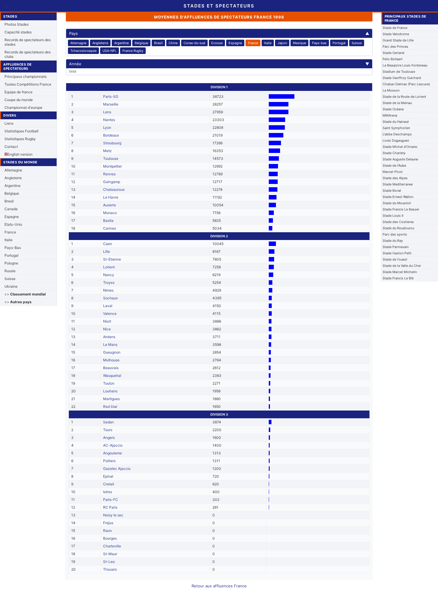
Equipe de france (18, 92)
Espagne (11, 216)
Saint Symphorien (396, 128)
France (10, 232)
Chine (173, 43)
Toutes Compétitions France (27, 84)
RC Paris (110, 507)
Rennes (109, 174)
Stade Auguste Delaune (400, 159)
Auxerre (109, 205)
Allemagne (13, 170)
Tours (107, 430)
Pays (219, 33)
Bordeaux (111, 135)
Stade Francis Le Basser (401, 209)
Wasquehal (112, 375)
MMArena (390, 115)
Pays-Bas (12, 247)
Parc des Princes (395, 46)
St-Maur (110, 554)
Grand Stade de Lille (398, 40)
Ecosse (217, 43)
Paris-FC (110, 499)
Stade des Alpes (395, 178)
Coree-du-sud (194, 43)
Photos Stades (16, 24)
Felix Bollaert (393, 59)
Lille (106, 251)
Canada (11, 209)
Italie (8, 240)
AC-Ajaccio (112, 445)
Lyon (107, 127)
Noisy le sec (113, 515)
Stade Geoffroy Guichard (402, 78)
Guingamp (111, 181)
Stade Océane (393, 109)
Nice (107, 329)
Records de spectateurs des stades (27, 42)
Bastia (108, 220)
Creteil (108, 484)
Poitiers (109, 461)
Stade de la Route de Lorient (404, 97)
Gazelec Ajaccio (117, 468)
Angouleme (112, 453)
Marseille (110, 104)
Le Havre (110, 197)
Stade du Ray (393, 241)
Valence (110, 313)
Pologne (11, 263)
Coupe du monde (18, 99)
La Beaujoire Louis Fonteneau (405, 65)
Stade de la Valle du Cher (402, 266)
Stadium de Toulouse (399, 71)
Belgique (11, 193)
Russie (9, 271)
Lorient (109, 267)
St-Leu (109, 561)
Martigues (111, 399)
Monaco (110, 212)
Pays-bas (319, 43)
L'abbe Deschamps (397, 134)
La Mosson (391, 90)
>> (25, 294)
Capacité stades (18, 32)
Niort (107, 321)
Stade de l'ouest (395, 259)
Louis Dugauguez (396, 140)
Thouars (110, 569)
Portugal (11, 255)
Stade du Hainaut (396, 122)
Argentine (12, 185)
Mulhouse (111, 360)
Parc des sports (395, 234)
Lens (107, 112)
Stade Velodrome (396, 34)
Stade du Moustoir (397, 203)
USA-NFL (109, 51)
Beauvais (111, 368)
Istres (107, 492)
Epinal (108, 476)
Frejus (108, 523)
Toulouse (110, 158)
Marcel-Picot (393, 172)
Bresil (9, 201)
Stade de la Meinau (397, 103)
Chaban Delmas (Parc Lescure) (406, 84)
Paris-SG (110, 96)
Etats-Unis (13, 224)
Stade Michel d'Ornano (400, 147)
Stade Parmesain (396, 247)
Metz (107, 150)
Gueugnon (111, 352)
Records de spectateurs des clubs (27, 54)
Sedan (108, 422)
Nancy (108, 274)
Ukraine (11, 286)
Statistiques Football (21, 131)
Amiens (109, 337)
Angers (109, 437)
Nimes (108, 290)
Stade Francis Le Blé (398, 278)
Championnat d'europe (23, 107)
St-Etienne (112, 259)
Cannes (109, 228)
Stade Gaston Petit (397, 253)
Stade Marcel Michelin (400, 272)
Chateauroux (114, 189)
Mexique (299, 43)
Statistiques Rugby (20, 139)
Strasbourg (112, 143)
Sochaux (110, 298)
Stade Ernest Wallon (398, 197)
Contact (11, 146)
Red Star (110, 406)
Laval (107, 306)
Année (219, 63)
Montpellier (112, 166)
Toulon (108, 383)
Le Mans (110, 344)
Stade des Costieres (398, 222)
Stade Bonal (392, 190)
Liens (8, 123)
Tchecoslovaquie (83, 51)
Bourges (110, 538)
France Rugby (132, 51)
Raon (107, 530)
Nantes (109, 119)
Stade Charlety (394, 153)
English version (19, 154)
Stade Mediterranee (398, 184)
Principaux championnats (25, 76)
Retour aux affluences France (219, 585)
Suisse (9, 278)
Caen (107, 243)
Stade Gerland (393, 53)
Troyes (108, 282)
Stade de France (395, 28)
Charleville (112, 546)
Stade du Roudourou (398, 228)
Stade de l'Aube (394, 165)
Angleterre (13, 178)
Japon (282, 43)
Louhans (110, 391)
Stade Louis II (393, 215)
